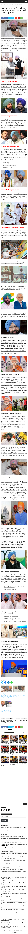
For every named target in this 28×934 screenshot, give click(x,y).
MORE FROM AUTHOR (18, 732)
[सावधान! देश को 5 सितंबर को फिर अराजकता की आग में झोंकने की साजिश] (23, 749)
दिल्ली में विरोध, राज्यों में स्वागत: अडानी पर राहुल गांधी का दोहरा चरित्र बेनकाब (13, 880)
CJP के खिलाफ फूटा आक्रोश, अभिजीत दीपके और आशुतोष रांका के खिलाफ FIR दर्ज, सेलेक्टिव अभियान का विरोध (13, 878)
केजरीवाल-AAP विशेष (21, 740)
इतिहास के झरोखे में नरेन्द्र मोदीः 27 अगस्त (23, 763)
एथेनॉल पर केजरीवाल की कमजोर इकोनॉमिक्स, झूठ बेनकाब (9, 912)
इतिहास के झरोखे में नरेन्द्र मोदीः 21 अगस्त (7, 917)
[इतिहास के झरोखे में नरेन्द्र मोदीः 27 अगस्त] (23, 759)
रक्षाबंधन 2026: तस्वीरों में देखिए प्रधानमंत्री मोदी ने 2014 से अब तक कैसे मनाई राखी (14, 742)
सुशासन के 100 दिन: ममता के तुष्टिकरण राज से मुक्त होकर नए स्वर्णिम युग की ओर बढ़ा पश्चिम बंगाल (14, 899)
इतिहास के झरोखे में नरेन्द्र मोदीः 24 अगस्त (7, 896)
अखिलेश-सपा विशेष (3, 751)
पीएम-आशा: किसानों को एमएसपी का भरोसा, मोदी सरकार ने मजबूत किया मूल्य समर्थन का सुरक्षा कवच (13, 887)
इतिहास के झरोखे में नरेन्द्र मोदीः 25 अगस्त (7, 875)
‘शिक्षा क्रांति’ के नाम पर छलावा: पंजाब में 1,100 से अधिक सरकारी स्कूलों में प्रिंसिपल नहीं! (14, 906)
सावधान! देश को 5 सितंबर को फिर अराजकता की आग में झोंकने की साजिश (23, 753)
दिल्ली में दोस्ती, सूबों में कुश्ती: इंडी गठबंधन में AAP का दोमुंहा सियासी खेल (12, 869)
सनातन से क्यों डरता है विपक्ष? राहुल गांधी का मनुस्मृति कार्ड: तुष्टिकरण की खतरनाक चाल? (13, 894)
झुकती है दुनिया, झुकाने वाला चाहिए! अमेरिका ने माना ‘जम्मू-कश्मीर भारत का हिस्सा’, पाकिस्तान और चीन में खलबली (13, 927)
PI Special (11, 740)
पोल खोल (20, 751)
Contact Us (22, 930)
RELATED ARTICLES (9, 732)
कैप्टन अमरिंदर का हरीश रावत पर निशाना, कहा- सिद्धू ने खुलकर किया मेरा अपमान (19, 695)
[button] (26, 1)
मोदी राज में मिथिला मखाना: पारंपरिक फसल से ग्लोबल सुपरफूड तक (11, 915)
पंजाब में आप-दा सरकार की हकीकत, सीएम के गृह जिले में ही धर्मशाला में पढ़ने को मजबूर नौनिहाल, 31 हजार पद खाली (14, 854)
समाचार (2, 5)
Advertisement (16, 930)
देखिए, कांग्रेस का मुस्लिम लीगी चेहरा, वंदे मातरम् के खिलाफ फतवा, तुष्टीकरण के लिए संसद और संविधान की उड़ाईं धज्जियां (14, 923)
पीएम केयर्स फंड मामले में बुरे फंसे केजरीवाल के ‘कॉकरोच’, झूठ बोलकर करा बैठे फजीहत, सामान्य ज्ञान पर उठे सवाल (13, 910)
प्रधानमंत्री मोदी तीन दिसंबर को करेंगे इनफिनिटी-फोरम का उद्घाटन (21, 719)
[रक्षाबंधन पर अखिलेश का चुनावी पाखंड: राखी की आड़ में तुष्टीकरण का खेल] (5, 749)
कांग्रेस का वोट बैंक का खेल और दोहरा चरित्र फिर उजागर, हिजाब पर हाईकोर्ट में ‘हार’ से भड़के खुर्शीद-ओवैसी (5, 764)
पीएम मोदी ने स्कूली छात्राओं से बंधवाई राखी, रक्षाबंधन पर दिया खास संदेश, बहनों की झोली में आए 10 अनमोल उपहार (5, 742)
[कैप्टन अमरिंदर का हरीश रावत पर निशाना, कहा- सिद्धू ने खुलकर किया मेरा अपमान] (19, 689)
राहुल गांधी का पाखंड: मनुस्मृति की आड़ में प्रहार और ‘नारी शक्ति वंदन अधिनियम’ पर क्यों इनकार (13, 883)
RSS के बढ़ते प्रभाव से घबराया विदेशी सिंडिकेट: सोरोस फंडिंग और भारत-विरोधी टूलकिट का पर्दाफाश (13, 861)
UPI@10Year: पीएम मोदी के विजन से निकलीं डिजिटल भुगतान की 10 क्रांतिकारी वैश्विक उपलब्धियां (13, 872)
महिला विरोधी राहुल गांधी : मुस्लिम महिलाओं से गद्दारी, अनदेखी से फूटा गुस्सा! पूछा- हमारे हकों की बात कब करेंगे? (14, 753)
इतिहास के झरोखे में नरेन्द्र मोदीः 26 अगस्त (7, 863)
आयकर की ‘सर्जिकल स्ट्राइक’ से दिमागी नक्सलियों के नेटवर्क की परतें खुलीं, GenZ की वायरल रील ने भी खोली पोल (14, 920)
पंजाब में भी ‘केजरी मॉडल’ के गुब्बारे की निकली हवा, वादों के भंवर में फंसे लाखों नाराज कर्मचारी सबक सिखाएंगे (23, 742)
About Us (5, 930)
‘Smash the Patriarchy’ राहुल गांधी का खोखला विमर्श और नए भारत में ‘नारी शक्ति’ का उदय (14, 764)
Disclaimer (10, 930)
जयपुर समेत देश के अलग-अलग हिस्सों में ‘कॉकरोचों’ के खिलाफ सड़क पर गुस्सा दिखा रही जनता (14, 903)
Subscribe (4, 820)
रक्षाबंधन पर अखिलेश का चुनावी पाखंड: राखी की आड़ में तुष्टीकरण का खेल (5, 753)
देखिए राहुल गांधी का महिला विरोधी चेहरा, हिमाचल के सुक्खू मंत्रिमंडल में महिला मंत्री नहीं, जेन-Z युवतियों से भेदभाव (13, 890)
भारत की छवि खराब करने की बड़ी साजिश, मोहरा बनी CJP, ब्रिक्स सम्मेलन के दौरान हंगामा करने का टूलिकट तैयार (13, 867)
